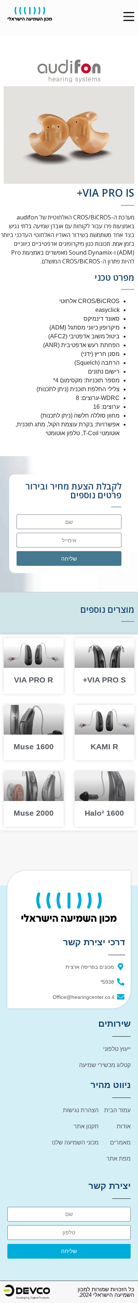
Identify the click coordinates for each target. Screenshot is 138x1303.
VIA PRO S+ (104, 680)
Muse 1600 (34, 746)
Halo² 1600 (104, 813)
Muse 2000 (34, 813)
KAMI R (104, 746)
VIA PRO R (33, 680)
